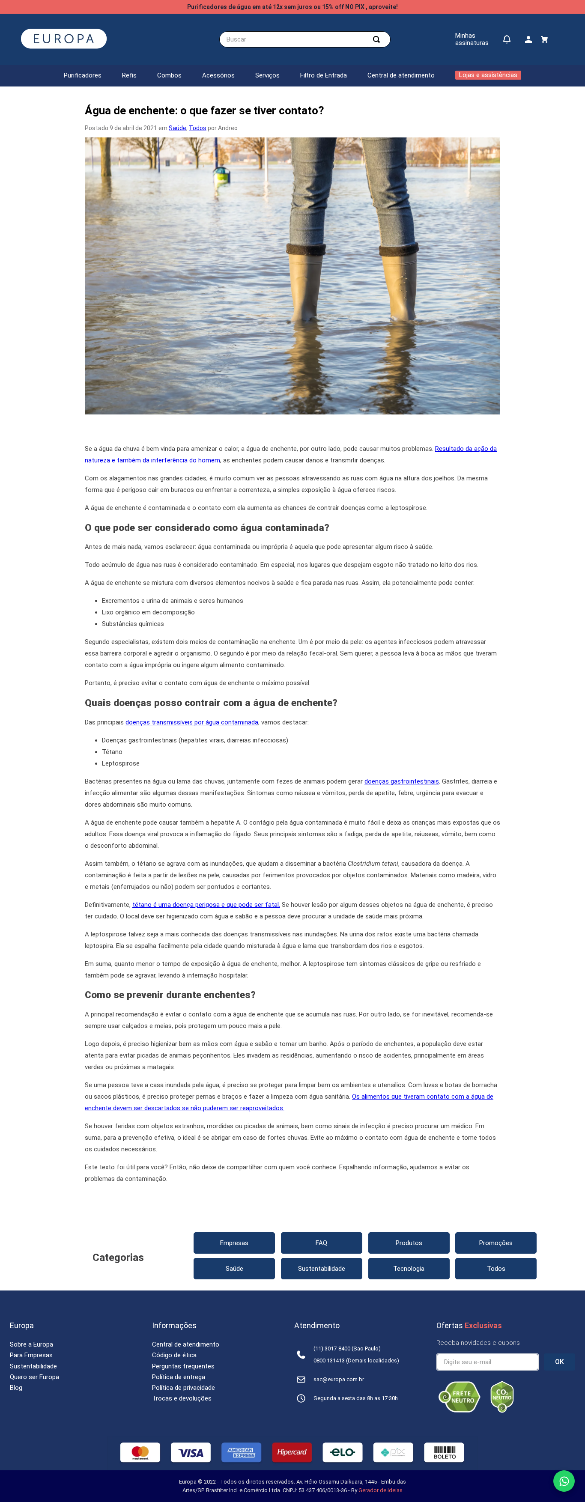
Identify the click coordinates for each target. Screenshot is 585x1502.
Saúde (177, 128)
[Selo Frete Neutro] (459, 1411)
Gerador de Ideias (380, 1490)
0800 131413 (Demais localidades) (356, 1360)
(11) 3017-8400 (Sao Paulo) (347, 1348)
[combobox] (305, 39)
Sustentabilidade (321, 1269)
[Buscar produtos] (378, 39)
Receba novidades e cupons (478, 1343)
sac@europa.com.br (338, 1379)
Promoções (496, 1243)
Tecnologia (408, 1269)
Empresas (234, 1243)
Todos (197, 128)
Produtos (409, 1243)
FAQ (321, 1243)
